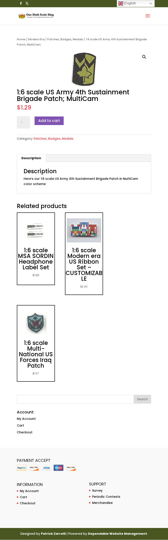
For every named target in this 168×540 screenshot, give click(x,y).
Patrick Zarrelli (53, 533)
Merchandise (102, 503)
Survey (97, 490)
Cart (20, 425)
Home (21, 39)
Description (31, 158)
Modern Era (36, 39)
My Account (26, 418)
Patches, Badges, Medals (65, 39)
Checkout (24, 432)
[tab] (31, 158)
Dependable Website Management (117, 533)
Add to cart (49, 120)
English (129, 3)
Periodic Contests (106, 496)
